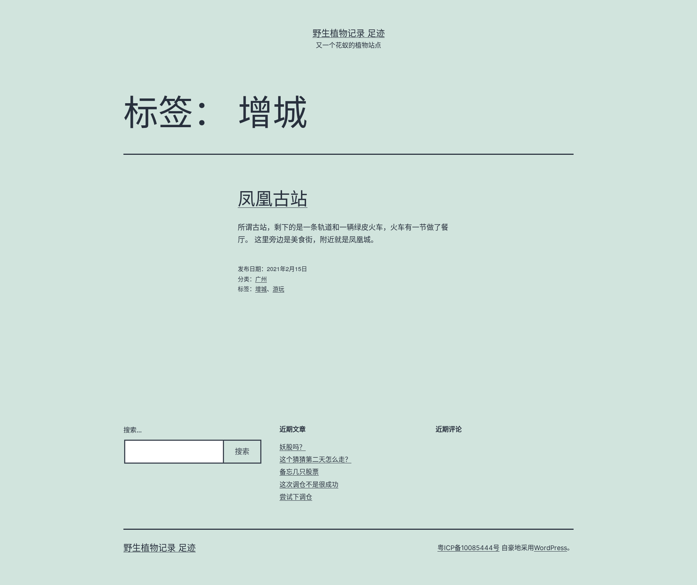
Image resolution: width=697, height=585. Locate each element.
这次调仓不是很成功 (309, 484)
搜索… (132, 430)
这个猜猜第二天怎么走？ (315, 459)
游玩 (278, 289)
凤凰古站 (272, 198)
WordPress (550, 548)
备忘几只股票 (299, 472)
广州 (261, 279)
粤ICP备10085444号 (468, 548)
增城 (261, 289)
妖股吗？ (293, 447)
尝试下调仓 (296, 497)
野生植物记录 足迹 (349, 33)
